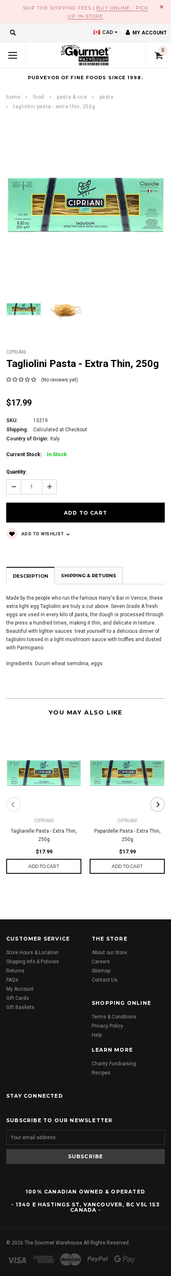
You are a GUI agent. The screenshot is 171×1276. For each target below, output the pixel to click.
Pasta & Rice (72, 97)
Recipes (101, 1073)
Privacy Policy (107, 1026)
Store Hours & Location (32, 952)
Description (30, 576)
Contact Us (104, 980)
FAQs (12, 980)
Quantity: (16, 472)
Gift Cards (17, 998)
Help (97, 1035)
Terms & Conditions (114, 1017)
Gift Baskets (20, 1007)
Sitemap (101, 971)
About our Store (109, 952)
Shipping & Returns (88, 575)
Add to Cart (43, 866)
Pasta (107, 97)
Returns (15, 971)
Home (13, 97)
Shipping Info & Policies (32, 962)
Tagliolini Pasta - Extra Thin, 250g (54, 106)
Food (38, 97)
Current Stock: (36, 454)
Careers (101, 962)
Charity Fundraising (114, 1064)
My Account (20, 989)
